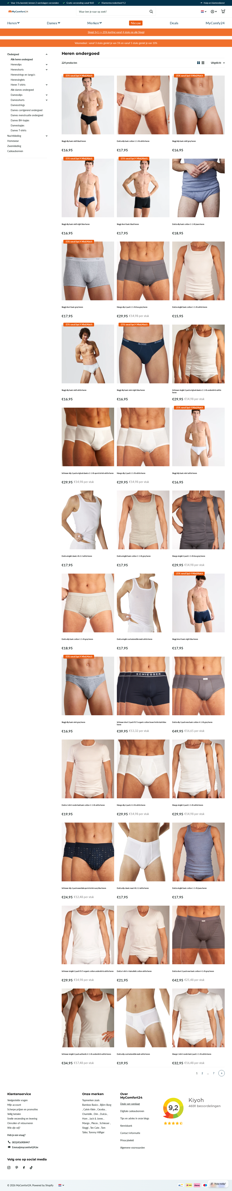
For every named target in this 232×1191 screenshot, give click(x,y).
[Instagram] (8, 1167)
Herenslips (16, 64)
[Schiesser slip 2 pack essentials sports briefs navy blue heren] (88, 852)
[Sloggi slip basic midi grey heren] (198, 105)
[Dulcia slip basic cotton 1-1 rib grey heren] (88, 603)
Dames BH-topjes (20, 120)
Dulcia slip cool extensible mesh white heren (133, 1054)
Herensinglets (18, 79)
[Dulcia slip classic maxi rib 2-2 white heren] (143, 852)
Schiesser (104, 1123)
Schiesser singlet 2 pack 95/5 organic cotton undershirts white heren (88, 971)
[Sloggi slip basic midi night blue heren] (88, 188)
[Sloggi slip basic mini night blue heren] (143, 354)
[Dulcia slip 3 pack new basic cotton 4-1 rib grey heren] (198, 686)
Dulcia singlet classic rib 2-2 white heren (77, 556)
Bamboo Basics (90, 1104)
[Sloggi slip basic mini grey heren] (88, 686)
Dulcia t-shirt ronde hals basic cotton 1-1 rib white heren (83, 805)
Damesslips (16, 94)
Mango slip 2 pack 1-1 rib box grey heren (132, 307)
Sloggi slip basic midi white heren (74, 390)
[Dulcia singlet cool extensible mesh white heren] (143, 603)
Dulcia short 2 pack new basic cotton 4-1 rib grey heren (193, 971)
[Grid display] (198, 62)
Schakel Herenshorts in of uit (46, 69)
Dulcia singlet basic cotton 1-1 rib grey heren (134, 556)
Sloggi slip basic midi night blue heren (76, 224)
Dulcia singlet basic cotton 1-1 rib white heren (189, 307)
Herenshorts (17, 69)
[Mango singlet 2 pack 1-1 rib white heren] (198, 769)
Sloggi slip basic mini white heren (184, 473)
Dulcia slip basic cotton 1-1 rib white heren (133, 141)
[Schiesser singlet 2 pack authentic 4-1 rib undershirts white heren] (88, 1018)
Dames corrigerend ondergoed (26, 110)
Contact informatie (130, 1133)
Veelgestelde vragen (17, 1100)
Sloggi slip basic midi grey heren (184, 141)
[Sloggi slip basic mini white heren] (198, 437)
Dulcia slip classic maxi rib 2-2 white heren (133, 888)
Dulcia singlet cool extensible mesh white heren (134, 639)
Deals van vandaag (130, 1103)
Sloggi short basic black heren (128, 224)
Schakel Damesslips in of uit (46, 95)
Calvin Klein (89, 1109)
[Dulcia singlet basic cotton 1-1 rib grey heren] (143, 520)
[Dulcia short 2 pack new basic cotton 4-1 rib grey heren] (198, 935)
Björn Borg (105, 1104)
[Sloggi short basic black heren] (143, 188)
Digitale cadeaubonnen (132, 1111)
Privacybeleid (127, 1140)
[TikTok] (31, 1167)
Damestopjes (17, 125)
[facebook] (24, 1167)
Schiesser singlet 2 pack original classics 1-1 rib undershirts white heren (196, 391)
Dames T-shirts (18, 130)
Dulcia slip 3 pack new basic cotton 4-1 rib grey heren (192, 722)
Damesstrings (18, 105)
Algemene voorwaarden (132, 1147)
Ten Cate (94, 1127)
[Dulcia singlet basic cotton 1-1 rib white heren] (198, 271)
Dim (96, 1114)
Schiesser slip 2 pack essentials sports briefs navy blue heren (84, 888)
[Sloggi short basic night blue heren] (198, 603)
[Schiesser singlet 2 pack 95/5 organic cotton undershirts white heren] (88, 935)
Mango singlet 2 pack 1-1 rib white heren (187, 805)
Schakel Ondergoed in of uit (46, 54)
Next (221, 1073)
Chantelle (87, 1114)
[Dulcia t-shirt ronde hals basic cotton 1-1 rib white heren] (88, 769)
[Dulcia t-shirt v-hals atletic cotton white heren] (143, 935)
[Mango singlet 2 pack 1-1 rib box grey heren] (198, 520)
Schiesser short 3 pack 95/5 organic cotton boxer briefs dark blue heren (141, 723)
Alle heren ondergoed (22, 59)
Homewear (13, 140)
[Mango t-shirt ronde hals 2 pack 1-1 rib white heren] (198, 1018)
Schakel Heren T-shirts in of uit (46, 84)
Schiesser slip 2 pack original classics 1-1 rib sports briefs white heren (88, 473)
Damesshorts (17, 100)
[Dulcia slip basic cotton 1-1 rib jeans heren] (198, 188)
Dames (52, 23)
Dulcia (103, 1114)
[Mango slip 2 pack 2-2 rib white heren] (143, 769)
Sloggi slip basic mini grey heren (73, 722)
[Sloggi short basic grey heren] (88, 271)
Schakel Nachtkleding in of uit (46, 135)
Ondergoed (13, 54)
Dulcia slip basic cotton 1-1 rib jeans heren (188, 224)
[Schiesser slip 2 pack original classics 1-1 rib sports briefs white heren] (88, 437)
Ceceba (101, 1109)
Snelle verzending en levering (22, 1118)
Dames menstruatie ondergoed (27, 115)
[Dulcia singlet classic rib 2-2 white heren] (88, 520)
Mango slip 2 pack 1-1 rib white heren (131, 473)
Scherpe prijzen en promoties (22, 1109)
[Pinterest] (16, 1167)
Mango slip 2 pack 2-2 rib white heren (131, 805)
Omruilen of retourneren (20, 1123)
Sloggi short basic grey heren (72, 307)
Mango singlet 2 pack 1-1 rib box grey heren (188, 556)
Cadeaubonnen (15, 151)
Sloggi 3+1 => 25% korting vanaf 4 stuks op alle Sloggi (116, 32)
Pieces (94, 1123)
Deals (174, 23)
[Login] (214, 11)
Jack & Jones (96, 1118)
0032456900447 (21, 1142)
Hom (84, 1118)
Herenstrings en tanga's (23, 74)
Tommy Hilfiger (96, 1132)
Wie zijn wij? (13, 1127)
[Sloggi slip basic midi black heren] (88, 105)
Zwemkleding (14, 146)
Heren (12, 23)
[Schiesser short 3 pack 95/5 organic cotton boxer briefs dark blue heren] (143, 686)
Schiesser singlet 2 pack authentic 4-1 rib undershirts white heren (86, 1054)
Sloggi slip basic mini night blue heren (131, 390)
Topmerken (88, 1100)
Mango (86, 1123)
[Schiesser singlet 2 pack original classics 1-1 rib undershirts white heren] (198, 354)
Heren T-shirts (18, 84)
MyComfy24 (215, 23)
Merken (93, 23)
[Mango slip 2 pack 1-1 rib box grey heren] (143, 271)
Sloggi (85, 1127)
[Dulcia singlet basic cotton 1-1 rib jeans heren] (198, 852)
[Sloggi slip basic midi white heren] (88, 354)
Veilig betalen (14, 1114)
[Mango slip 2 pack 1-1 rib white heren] (143, 437)
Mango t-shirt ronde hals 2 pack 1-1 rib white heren (191, 1054)
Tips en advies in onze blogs (134, 1118)
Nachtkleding (14, 135)
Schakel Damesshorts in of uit (46, 100)
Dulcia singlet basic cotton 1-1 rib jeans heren (189, 888)
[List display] (203, 62)
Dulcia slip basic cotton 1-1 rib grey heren (77, 639)
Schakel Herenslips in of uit (46, 64)
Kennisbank (126, 1125)
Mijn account (14, 1104)
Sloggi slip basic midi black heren (74, 141)
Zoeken (151, 11)
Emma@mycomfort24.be (25, 1147)
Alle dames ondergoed (22, 89)
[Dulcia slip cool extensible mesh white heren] (143, 1018)
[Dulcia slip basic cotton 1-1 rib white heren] (143, 105)
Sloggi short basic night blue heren (185, 639)
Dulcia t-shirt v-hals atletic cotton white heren (134, 971)
